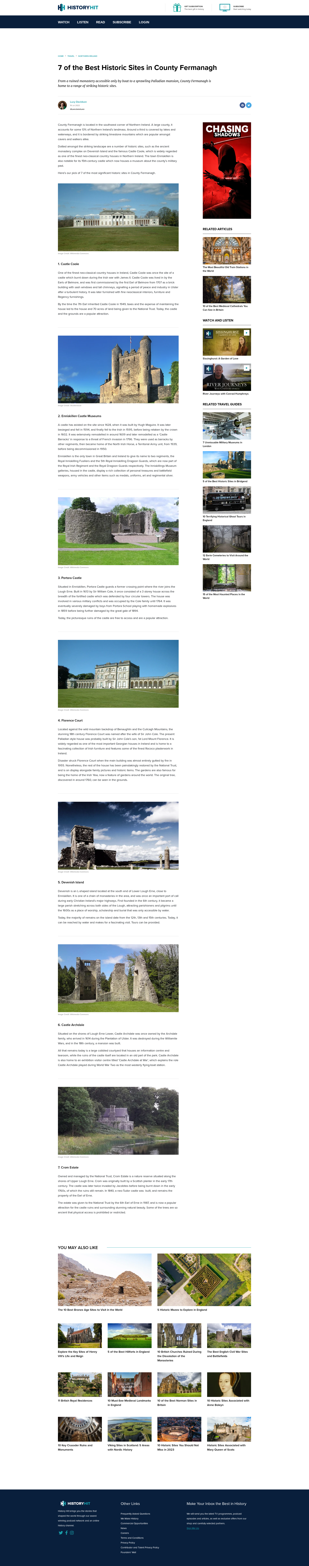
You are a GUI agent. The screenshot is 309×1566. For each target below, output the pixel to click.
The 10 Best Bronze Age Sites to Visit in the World (90, 1310)
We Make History (129, 1518)
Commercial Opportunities (134, 1523)
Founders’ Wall (128, 1552)
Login (144, 22)
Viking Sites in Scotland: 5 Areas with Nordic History (129, 1447)
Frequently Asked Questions (135, 1514)
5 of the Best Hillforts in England (129, 1352)
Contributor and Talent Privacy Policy (140, 1547)
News (124, 1528)
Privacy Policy (128, 1542)
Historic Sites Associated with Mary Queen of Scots (226, 1447)
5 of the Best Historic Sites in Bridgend (225, 481)
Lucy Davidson (78, 102)
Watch (63, 22)
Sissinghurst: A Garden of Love (220, 358)
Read (100, 22)
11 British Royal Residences (75, 1401)
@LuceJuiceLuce (77, 109)
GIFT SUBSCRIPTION (193, 6)
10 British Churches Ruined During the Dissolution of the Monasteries (179, 1356)
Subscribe (122, 22)
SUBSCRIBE (238, 6)
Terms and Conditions (132, 1538)
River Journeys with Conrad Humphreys (226, 394)
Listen (82, 22)
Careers (125, 1533)
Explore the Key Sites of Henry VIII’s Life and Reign (77, 1354)
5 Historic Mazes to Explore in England (182, 1310)
